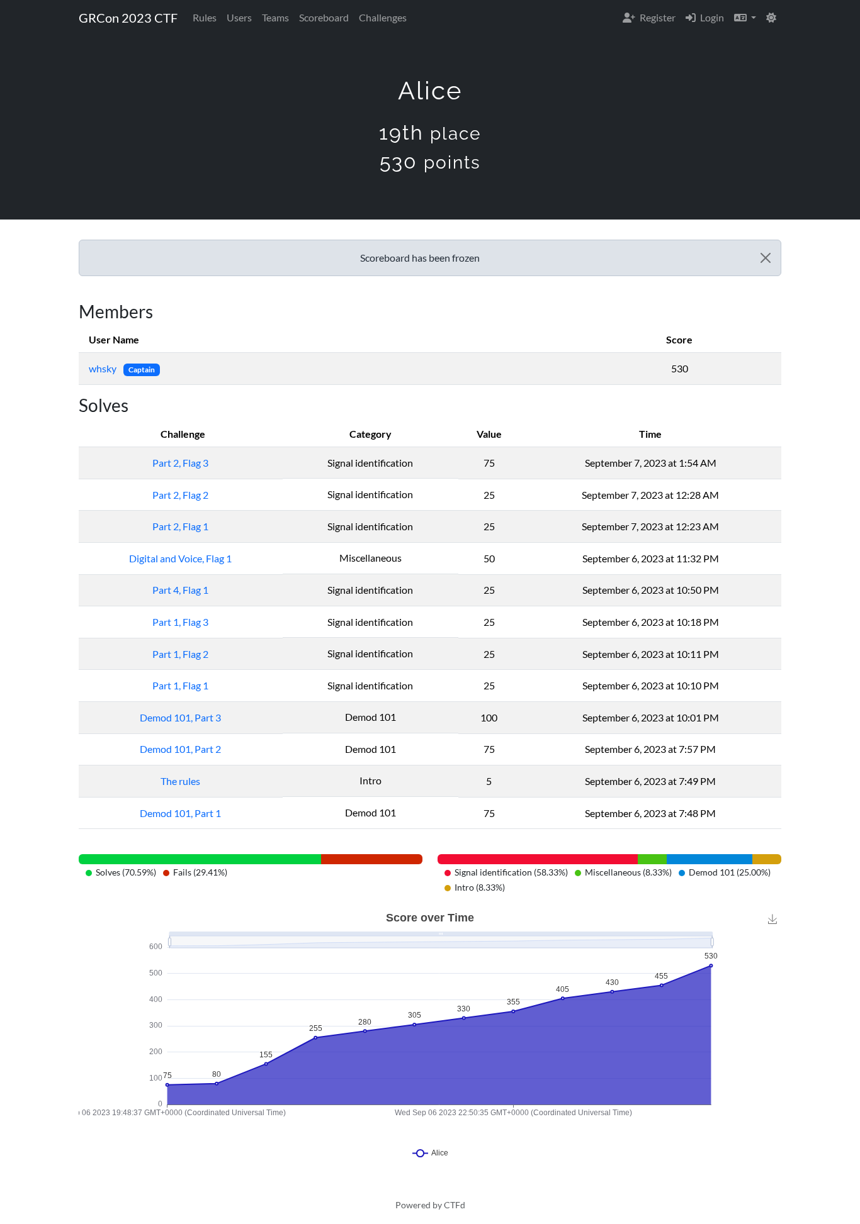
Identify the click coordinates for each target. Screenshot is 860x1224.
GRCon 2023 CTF (128, 17)
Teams (275, 17)
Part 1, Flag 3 (180, 622)
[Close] (765, 257)
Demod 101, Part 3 (180, 717)
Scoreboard (324, 17)
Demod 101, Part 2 (180, 749)
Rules (205, 17)
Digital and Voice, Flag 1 (180, 558)
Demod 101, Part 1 (180, 813)
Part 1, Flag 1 (180, 685)
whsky (103, 368)
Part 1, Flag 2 (180, 654)
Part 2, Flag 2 (180, 495)
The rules (180, 781)
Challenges (383, 17)
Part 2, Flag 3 (180, 463)
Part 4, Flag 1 (180, 590)
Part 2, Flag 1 (180, 526)
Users (239, 17)
